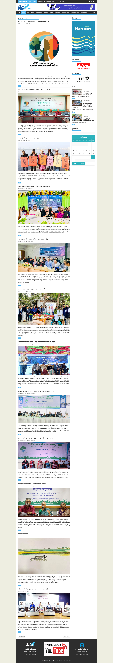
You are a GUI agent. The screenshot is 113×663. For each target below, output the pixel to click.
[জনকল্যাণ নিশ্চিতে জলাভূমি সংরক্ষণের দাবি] (44, 157)
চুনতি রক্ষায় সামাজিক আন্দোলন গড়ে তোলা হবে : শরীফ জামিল (34, 186)
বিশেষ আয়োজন (84, 12)
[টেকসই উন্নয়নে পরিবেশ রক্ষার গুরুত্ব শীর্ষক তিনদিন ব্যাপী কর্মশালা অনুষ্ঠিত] (44, 360)
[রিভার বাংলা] (19, 13)
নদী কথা (51, 12)
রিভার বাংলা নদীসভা (66, 12)
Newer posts (66, 636)
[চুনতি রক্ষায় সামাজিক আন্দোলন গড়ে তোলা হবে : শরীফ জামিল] (44, 207)
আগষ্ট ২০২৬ (83, 137)
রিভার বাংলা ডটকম (30, 140)
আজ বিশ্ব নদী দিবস (23, 534)
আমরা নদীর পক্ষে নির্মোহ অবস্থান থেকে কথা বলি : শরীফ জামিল (34, 89)
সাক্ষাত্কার (58, 12)
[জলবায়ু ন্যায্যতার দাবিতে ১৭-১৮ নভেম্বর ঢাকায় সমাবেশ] (44, 502)
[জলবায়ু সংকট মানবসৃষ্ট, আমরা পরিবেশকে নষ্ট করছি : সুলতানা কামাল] (44, 455)
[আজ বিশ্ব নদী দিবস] (44, 556)
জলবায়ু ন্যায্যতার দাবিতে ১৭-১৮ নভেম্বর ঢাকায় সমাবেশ (32, 484)
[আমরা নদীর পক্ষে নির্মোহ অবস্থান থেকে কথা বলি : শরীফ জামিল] (44, 108)
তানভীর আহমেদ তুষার (30, 344)
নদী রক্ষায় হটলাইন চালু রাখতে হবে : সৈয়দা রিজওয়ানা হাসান (33, 589)
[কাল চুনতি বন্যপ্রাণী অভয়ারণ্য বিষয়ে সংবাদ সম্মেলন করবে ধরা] (44, 50)
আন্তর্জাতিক (46, 12)
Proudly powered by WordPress (48, 660)
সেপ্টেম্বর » (82, 164)
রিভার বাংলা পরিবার (75, 12)
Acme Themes (68, 660)
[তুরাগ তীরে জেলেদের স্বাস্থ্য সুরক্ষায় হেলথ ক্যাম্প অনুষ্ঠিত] (44, 309)
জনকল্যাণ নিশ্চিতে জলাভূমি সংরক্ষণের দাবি (29, 138)
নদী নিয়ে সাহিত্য (39, 12)
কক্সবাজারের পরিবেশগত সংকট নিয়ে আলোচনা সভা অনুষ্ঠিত (33, 239)
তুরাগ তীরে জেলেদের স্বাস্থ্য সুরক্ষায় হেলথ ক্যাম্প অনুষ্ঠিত (32, 289)
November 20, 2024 (87, 90)
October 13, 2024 (87, 100)
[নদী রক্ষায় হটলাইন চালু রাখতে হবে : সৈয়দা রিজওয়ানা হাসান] (44, 606)
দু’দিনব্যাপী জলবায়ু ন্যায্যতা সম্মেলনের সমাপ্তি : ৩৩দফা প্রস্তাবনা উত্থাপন (36, 391)
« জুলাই (74, 163)
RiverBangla (29, 23)
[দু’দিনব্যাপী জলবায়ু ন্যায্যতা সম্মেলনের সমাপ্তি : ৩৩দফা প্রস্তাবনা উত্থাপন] (44, 409)
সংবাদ (23, 12)
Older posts (22, 636)
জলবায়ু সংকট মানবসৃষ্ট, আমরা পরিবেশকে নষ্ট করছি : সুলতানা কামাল (35, 438)
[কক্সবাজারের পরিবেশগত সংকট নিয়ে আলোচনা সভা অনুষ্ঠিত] (44, 257)
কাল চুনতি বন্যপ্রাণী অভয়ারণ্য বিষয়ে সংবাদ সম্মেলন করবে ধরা (33, 21)
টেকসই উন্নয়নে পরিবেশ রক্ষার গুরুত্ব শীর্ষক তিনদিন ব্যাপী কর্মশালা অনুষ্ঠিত (36, 342)
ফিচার (32, 12)
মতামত (28, 12)
